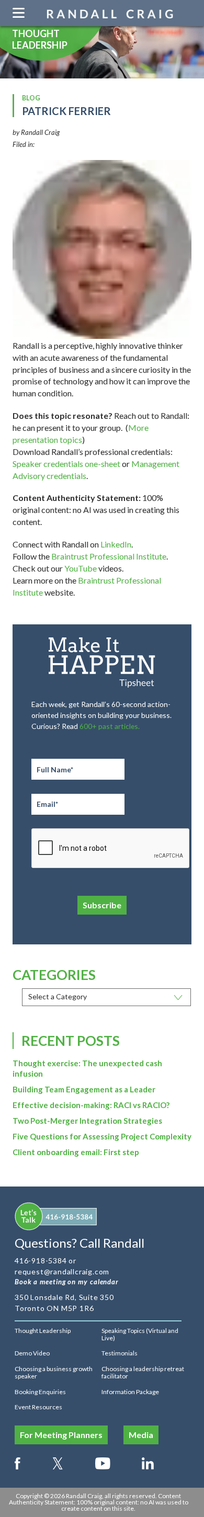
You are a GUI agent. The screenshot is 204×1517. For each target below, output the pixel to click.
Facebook (17, 1461)
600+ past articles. (110, 726)
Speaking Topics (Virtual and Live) (139, 1334)
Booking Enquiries (40, 1392)
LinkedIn (115, 544)
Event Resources (38, 1407)
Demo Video (32, 1353)
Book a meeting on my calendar (67, 1282)
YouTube (80, 568)
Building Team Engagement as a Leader (84, 1089)
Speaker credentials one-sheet (66, 464)
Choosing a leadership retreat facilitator (142, 1372)
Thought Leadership (43, 1330)
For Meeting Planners (61, 1435)
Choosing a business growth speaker (54, 1372)
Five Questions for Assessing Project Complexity (102, 1136)
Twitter (58, 1461)
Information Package (130, 1392)
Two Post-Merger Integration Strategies (87, 1120)
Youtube (102, 1461)
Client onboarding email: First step (76, 1152)
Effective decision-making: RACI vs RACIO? (91, 1105)
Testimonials (119, 1353)
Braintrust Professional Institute (108, 556)
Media (141, 1435)
